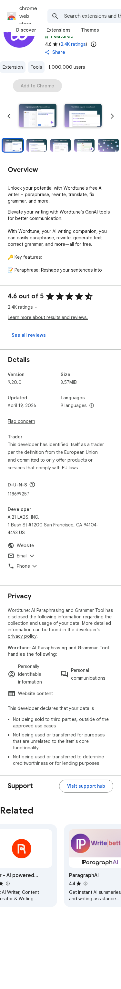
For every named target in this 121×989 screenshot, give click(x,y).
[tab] (26, 30)
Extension (13, 67)
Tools (36, 67)
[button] (37, 116)
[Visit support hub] (86, 786)
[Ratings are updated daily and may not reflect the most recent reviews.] (93, 44)
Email (22, 556)
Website (25, 545)
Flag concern (21, 421)
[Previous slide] (9, 116)
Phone (23, 566)
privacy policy (22, 636)
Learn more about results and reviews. (48, 317)
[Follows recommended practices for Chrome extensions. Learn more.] (46, 36)
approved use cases (34, 726)
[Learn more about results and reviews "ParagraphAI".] (85, 883)
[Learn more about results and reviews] (32, 484)
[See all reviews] (29, 335)
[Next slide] (112, 116)
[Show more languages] (92, 406)
